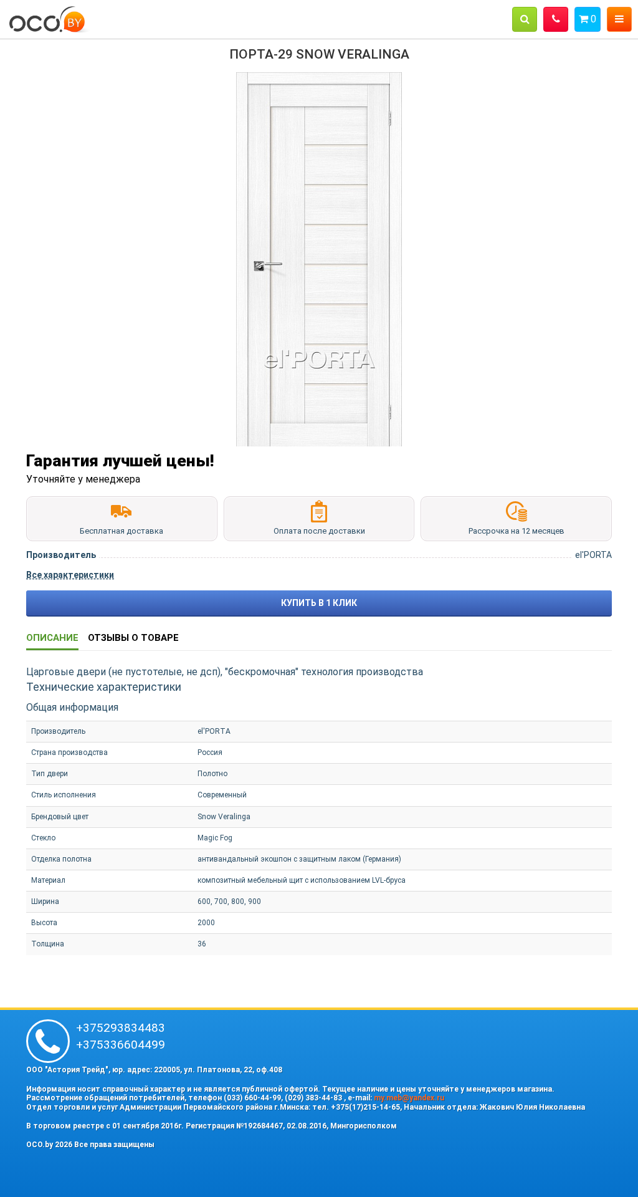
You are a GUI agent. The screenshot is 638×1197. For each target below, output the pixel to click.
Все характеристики (70, 575)
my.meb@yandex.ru (409, 1098)
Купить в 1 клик (319, 603)
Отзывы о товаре (133, 637)
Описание (52, 637)
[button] (524, 19)
